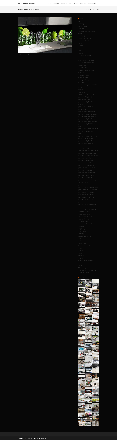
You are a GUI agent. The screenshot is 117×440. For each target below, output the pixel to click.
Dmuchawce (82, 29)
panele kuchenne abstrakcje (87, 153)
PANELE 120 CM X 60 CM (86, 94)
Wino (80, 265)
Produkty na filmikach (85, 224)
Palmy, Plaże (82, 92)
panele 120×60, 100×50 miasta (87, 116)
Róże (79, 238)
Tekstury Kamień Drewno (86, 246)
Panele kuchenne (83, 148)
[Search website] (98, 3)
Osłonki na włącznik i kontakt (87, 85)
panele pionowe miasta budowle (88, 187)
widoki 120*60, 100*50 (85, 260)
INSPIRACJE (81, 36)
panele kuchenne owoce (86, 170)
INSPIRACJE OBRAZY (84, 38)
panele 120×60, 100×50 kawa (87, 112)
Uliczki (80, 253)
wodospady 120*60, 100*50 (87, 270)
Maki (79, 51)
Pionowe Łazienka (84, 212)
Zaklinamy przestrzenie (26, 4)
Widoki (80, 258)
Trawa (80, 248)
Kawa (80, 43)
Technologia (82, 243)
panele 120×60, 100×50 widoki (87, 141)
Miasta (80, 53)
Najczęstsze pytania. (84, 55)
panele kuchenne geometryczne (88, 155)
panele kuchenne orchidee (86, 168)
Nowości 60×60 (83, 68)
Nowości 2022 (82, 65)
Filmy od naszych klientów (86, 31)
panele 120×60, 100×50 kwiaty (87, 114)
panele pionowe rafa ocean (86, 197)
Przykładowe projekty (85, 226)
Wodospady (82, 268)
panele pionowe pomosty (86, 194)
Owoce (80, 87)
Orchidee (81, 82)
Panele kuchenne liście (85, 163)
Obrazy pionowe (83, 75)
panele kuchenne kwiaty (86, 160)
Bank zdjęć (81, 24)
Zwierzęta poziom (83, 273)
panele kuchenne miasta (86, 165)
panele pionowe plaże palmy (87, 192)
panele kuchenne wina (85, 177)
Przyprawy (81, 229)
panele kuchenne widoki (86, 175)
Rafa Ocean (82, 231)
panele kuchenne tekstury (86, 173)
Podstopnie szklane (84, 219)
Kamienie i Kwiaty (83, 41)
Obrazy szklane (83, 77)
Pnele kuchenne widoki (85, 216)
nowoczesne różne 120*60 (86, 60)
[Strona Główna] (86, 9)
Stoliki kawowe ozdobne (86, 241)
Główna (80, 33)
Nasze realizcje (83, 58)
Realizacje (81, 234)
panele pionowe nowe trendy (87, 190)
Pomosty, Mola (83, 221)
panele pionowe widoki (85, 202)
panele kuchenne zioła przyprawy (88, 180)
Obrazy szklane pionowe (86, 80)
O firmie (81, 72)
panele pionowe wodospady (87, 204)
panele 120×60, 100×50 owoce (87, 121)
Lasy (79, 48)
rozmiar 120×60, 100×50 (85, 236)
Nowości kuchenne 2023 (86, 70)
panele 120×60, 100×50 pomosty (88, 129)
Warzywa (81, 256)
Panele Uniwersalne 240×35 (87, 209)
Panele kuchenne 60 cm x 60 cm (88, 151)
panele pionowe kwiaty (85, 185)
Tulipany (81, 251)
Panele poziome (83, 207)
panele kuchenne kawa (85, 158)
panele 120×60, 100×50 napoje (87, 119)
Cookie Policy (82, 26)
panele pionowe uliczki (85, 199)
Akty (79, 21)
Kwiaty (80, 46)
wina (79, 263)
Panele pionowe (83, 182)
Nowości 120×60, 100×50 (86, 63)
